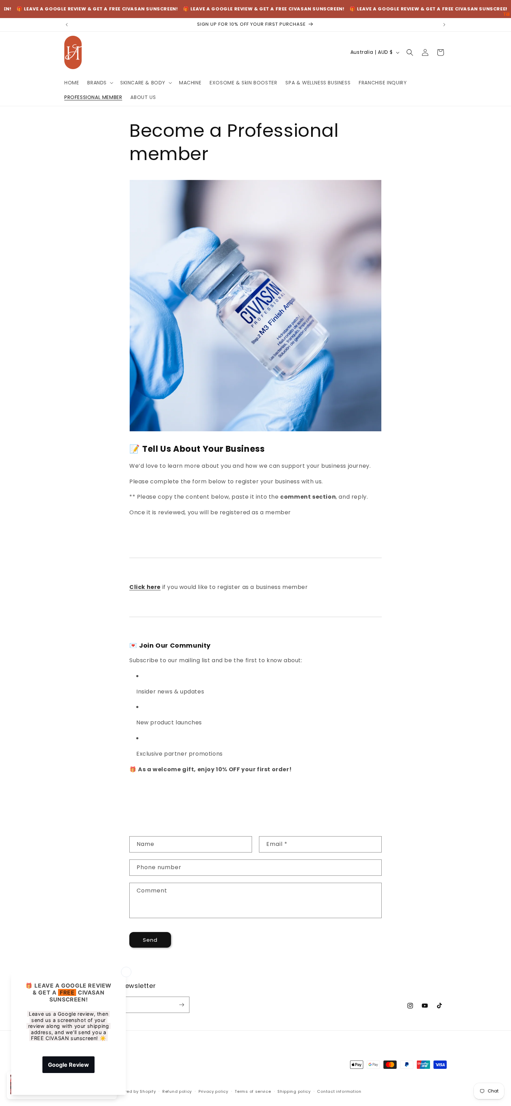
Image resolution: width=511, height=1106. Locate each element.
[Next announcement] (444, 24)
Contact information (339, 1091)
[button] (99, 82)
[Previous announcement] (66, 24)
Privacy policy (213, 1091)
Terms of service (253, 1091)
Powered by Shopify (135, 1091)
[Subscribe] (181, 1005)
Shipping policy (294, 1091)
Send (150, 939)
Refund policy (177, 1091)
